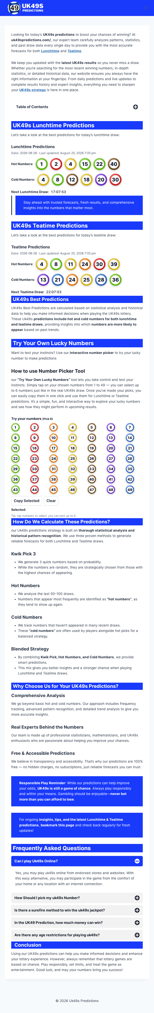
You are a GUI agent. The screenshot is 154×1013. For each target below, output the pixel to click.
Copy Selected (26, 501)
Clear (51, 501)
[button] (15, 427)
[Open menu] (145, 8)
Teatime (74, 51)
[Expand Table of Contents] (135, 107)
